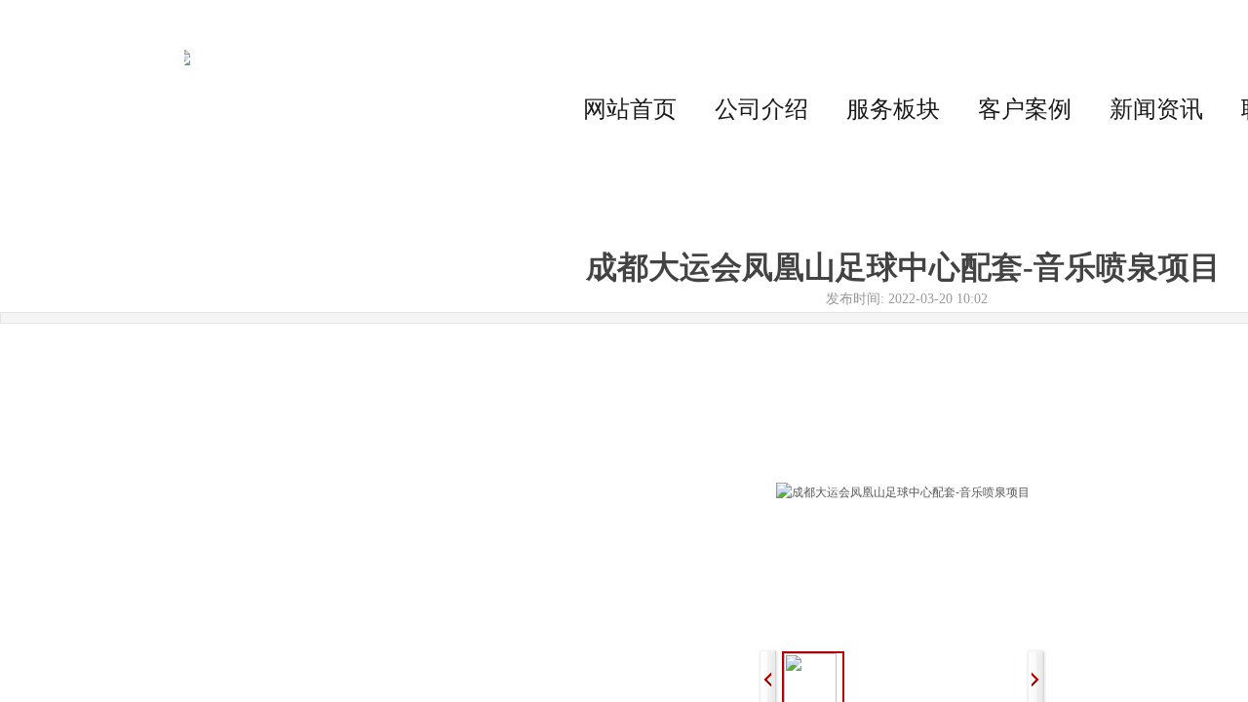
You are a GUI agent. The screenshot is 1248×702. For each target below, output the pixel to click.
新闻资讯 (1156, 109)
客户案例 (1025, 109)
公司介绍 (761, 109)
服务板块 (893, 109)
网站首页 (630, 109)
